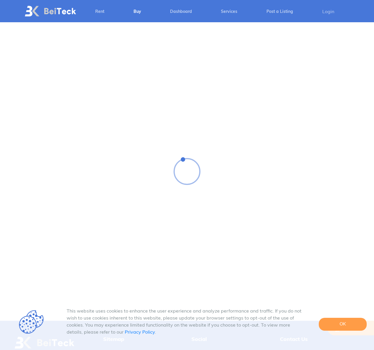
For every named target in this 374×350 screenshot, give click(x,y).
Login (328, 12)
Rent (99, 12)
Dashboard (181, 12)
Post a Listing (279, 12)
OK (343, 324)
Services (229, 12)
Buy (137, 12)
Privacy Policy (140, 332)
